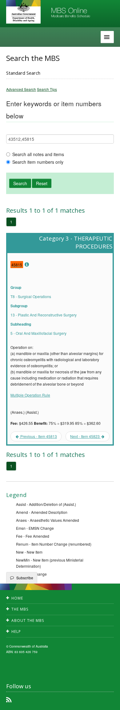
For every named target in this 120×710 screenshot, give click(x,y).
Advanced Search (21, 89)
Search (20, 183)
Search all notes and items (38, 154)
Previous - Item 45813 (38, 436)
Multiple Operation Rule (30, 395)
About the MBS (27, 620)
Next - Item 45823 (85, 436)
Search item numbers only (37, 162)
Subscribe (24, 577)
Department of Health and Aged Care (23, 12)
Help (16, 631)
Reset (41, 183)
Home (17, 598)
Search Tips (47, 89)
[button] (108, 701)
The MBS (20, 609)
